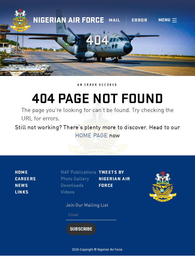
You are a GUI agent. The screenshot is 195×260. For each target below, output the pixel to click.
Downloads (72, 185)
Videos (67, 192)
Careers (25, 179)
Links (22, 192)
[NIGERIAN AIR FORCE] (21, 20)
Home (21, 172)
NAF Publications (78, 172)
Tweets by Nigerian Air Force (114, 178)
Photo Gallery (75, 179)
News (21, 185)
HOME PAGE (91, 136)
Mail (114, 20)
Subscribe (81, 229)
